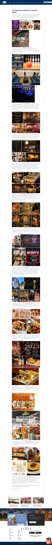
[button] (32, 522)
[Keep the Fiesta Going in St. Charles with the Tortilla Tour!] (38, 500)
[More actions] (39, 8)
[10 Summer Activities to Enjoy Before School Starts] (26, 500)
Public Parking (19, 535)
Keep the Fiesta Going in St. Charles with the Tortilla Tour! (38, 505)
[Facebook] (23, 529)
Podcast (19, 537)
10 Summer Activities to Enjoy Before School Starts (25, 505)
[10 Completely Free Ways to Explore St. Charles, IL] (13, 500)
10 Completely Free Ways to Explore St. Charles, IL (13, 505)
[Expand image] (15, 25)
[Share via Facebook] (12, 490)
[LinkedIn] (28, 529)
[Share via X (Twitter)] (14, 490)
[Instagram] (21, 529)
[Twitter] (26, 529)
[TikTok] (30, 529)
